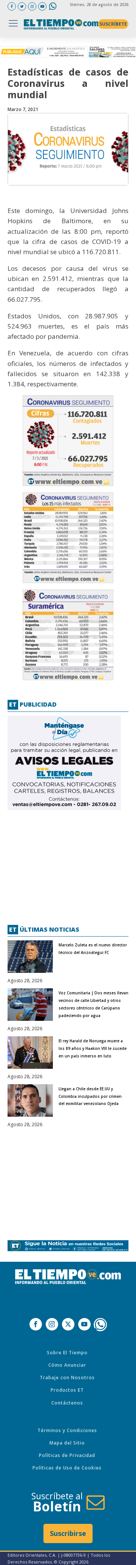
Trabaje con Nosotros (67, 1377)
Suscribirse (68, 1533)
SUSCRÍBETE (113, 24)
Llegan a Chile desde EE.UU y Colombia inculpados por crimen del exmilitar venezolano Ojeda (90, 1096)
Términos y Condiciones (67, 1430)
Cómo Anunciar (67, 1365)
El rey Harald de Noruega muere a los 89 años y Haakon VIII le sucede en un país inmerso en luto (93, 1048)
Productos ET (67, 1390)
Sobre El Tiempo (67, 1352)
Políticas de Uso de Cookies (67, 1467)
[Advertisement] (64, 864)
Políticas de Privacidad (67, 1455)
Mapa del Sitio (67, 1442)
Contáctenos (67, 1402)
